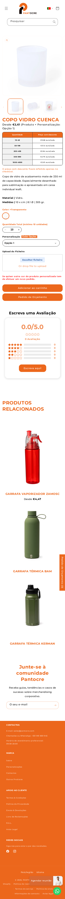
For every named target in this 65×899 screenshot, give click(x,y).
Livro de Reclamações (17, 817)
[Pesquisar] (54, 21)
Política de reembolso (25, 884)
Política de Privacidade (17, 804)
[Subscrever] (55, 705)
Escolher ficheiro (32, 260)
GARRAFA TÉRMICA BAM (32, 571)
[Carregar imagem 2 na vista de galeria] (32, 106)
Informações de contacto (27, 893)
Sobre (9, 760)
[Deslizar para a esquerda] (3, 107)
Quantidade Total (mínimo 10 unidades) (25, 224)
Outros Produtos (14, 779)
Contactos (11, 773)
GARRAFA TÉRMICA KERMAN (32, 643)
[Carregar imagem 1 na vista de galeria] (15, 106)
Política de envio (44, 889)
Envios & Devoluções (16, 810)
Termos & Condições (16, 798)
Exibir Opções (29, 237)
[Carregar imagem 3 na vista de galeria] (49, 106)
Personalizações (14, 767)
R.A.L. (9, 823)
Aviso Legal (12, 829)
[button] (6, 8)
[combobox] (32, 22)
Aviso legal (48, 893)
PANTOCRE (28, 880)
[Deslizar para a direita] (61, 107)
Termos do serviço (24, 889)
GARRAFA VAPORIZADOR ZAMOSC (33, 494)
